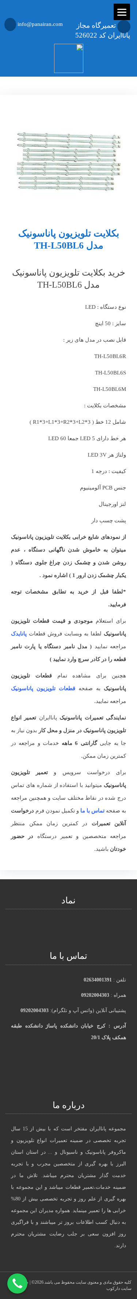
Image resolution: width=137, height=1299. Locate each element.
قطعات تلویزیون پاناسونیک (43, 688)
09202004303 (95, 995)
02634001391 (98, 980)
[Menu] (122, 12)
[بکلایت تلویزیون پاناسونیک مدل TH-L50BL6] (68, 155)
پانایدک (19, 634)
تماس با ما (92, 811)
